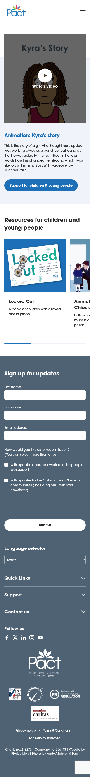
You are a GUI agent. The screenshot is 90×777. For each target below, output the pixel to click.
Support (13, 595)
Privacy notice (26, 730)
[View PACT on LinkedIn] (23, 637)
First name (12, 387)
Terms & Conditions (56, 730)
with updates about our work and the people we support (46, 467)
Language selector (24, 548)
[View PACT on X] (15, 637)
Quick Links (17, 578)
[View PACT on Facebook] (6, 637)
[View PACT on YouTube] (40, 637)
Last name (12, 407)
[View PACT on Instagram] (31, 637)
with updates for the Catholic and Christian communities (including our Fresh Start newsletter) (45, 485)
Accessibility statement (45, 738)
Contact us (16, 611)
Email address (15, 427)
